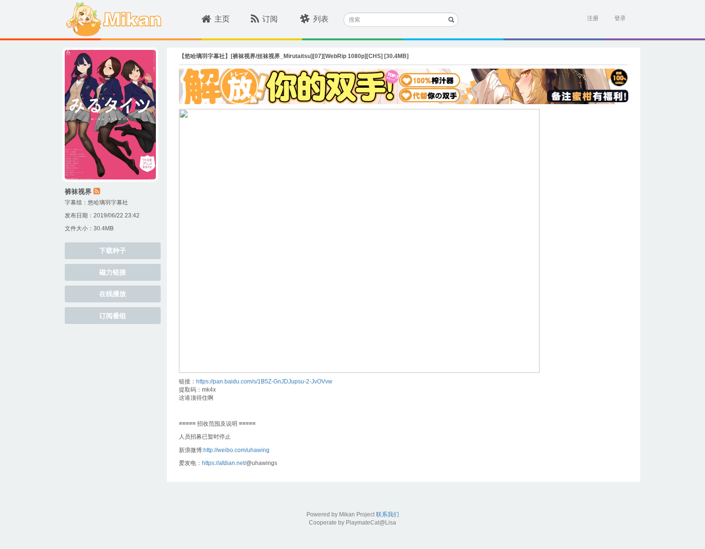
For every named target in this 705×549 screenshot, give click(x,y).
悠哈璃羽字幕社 (108, 202)
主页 (222, 19)
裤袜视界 (78, 191)
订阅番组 (112, 316)
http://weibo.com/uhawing (236, 450)
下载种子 (112, 250)
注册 (593, 18)
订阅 (270, 19)
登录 (620, 18)
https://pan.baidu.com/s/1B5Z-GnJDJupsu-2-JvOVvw (264, 381)
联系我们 (387, 514)
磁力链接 (112, 272)
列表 (321, 19)
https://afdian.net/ (224, 463)
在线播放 (112, 294)
